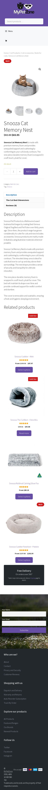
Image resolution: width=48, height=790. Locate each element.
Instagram (8, 755)
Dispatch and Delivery (13, 690)
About (6, 662)
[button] (40, 69)
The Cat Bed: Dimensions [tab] (17, 200)
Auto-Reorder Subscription (15, 698)
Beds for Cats (14, 184)
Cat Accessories (27, 53)
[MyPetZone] (24, 13)
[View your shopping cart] (6, 41)
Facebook (8, 751)
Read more (24, 433)
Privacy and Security (12, 670)
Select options (24, 369)
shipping (32, 578)
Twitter (7, 747)
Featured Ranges (11, 723)
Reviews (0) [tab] (11, 205)
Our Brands (8, 727)
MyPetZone (8, 771)
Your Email (6, 619)
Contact (7, 666)
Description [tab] (11, 194)
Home (6, 53)
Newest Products (11, 731)
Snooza (9, 187)
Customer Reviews (11, 674)
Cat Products (15, 53)
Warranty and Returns (13, 694)
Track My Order (10, 703)
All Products (9, 719)
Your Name (6, 610)
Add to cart (30, 171)
